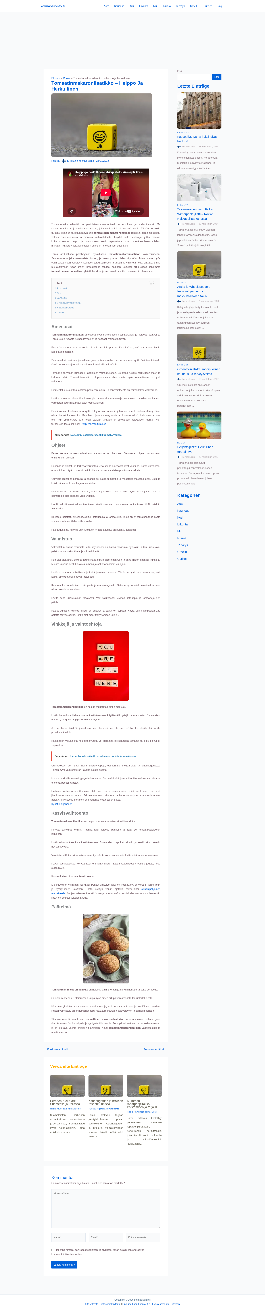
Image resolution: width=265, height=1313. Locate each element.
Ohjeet (60, 293)
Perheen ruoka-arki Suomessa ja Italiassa (65, 1102)
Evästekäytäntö (160, 1304)
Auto (106, 6)
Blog (219, 6)
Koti (131, 6)
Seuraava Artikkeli (156, 1049)
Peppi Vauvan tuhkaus (93, 424)
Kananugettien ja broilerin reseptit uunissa (105, 1102)
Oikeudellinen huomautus (136, 1304)
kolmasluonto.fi (52, 6)
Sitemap (175, 1304)
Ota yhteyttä (91, 1304)
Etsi (179, 71)
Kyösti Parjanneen (61, 804)
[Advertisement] (132, 35)
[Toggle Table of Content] (149, 283)
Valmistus (62, 298)
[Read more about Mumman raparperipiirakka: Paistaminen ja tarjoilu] (144, 1085)
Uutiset (208, 6)
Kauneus (119, 6)
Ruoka (167, 6)
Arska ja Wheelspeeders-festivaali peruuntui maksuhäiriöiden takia (194, 291)
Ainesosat (62, 288)
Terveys (180, 6)
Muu (155, 6)
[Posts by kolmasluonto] (179, 146)
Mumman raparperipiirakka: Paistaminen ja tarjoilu (142, 1104)
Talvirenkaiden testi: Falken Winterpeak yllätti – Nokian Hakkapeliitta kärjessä (195, 214)
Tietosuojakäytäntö (110, 1304)
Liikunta (143, 6)
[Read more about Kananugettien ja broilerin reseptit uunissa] (105, 1085)
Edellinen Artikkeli (56, 1049)
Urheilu (194, 6)
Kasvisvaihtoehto (65, 307)
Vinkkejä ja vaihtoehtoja (68, 302)
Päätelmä (61, 312)
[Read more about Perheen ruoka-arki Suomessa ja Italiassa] (67, 1085)
